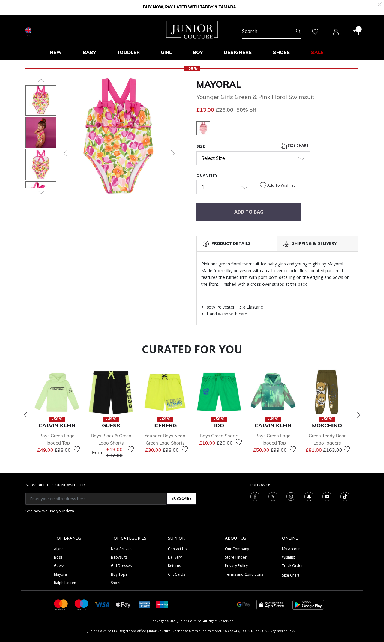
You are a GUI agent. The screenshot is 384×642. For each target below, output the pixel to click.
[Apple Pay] (123, 604)
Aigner (59, 548)
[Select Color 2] (203, 129)
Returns (174, 565)
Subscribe (182, 498)
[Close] (380, 4)
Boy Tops (119, 574)
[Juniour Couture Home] (192, 29)
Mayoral (218, 84)
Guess (59, 565)
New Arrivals (121, 548)
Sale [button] (317, 52)
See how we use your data (50, 511)
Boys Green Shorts (219, 436)
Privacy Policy (236, 565)
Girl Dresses (121, 565)
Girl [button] (166, 52)
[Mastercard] (61, 604)
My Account (292, 548)
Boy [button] (198, 52)
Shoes (116, 582)
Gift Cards (176, 574)
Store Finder (236, 557)
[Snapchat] (309, 496)
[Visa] (102, 604)
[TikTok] (345, 496)
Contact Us (177, 548)
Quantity (207, 175)
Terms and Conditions (244, 574)
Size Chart (298, 145)
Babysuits (119, 557)
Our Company (237, 548)
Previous (25, 414)
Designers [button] (238, 52)
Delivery (175, 557)
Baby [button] (89, 52)
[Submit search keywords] (298, 31)
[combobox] (271, 31)
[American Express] (144, 604)
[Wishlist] (77, 449)
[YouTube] (327, 496)
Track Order (292, 565)
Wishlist (288, 557)
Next (358, 414)
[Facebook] (255, 496)
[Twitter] (273, 496)
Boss (58, 557)
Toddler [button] (128, 52)
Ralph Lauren (65, 582)
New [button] (56, 52)
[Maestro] (81, 604)
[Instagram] (291, 496)
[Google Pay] (243, 604)
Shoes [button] (281, 52)
